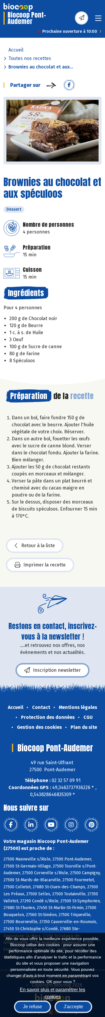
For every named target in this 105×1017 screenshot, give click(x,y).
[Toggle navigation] (98, 20)
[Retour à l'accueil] (18, 7)
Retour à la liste (38, 545)
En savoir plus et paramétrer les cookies (52, 992)
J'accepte (73, 1006)
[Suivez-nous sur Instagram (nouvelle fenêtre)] (71, 824)
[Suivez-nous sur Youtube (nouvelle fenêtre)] (51, 824)
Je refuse (32, 1006)
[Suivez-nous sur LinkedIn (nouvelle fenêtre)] (31, 824)
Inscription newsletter (57, 670)
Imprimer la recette (44, 565)
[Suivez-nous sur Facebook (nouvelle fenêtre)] (11, 824)
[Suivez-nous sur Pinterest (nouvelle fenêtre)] (91, 824)
